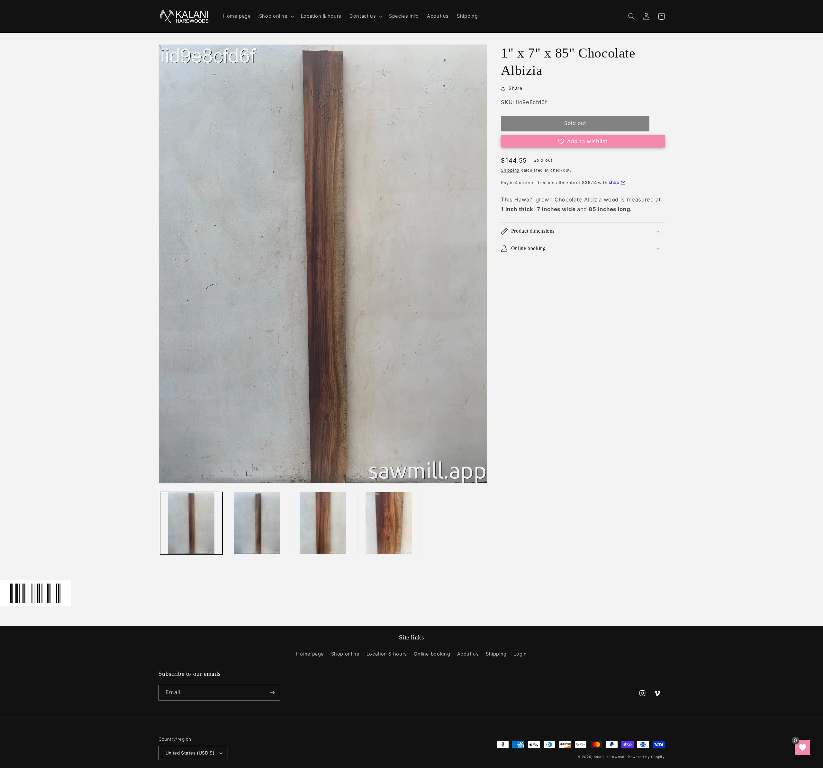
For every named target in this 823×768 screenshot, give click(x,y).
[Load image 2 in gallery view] (257, 523)
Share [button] (515, 88)
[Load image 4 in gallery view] (388, 523)
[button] (276, 16)
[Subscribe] (272, 693)
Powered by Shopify (646, 757)
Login (520, 654)
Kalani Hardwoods (610, 757)
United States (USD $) (190, 752)
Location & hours (386, 654)
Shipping (510, 170)
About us (468, 654)
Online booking (432, 654)
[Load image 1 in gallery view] (191, 523)
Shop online (345, 654)
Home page (310, 654)
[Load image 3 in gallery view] (323, 523)
